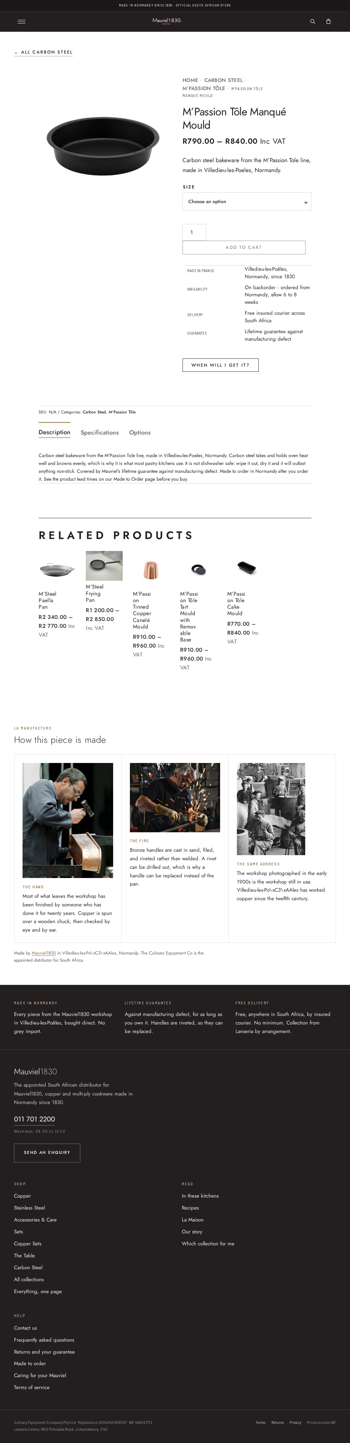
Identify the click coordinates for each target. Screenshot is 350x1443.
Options (140, 432)
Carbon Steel (223, 80)
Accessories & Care (35, 1219)
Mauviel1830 (44, 953)
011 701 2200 (34, 1119)
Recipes (190, 1208)
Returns (277, 1422)
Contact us (25, 1328)
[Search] (312, 21)
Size (189, 187)
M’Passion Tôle (204, 88)
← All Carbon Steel (43, 52)
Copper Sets (27, 1243)
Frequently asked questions (44, 1340)
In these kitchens (200, 1196)
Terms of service (32, 1387)
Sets (18, 1231)
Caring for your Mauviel (40, 1375)
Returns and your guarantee (44, 1352)
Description (54, 432)
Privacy (295, 1422)
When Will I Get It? (220, 365)
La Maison (193, 1219)
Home (190, 80)
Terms (260, 1422)
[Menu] (21, 21)
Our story (192, 1231)
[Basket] (328, 21)
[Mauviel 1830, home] (167, 21)
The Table (24, 1255)
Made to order (30, 1363)
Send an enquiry (47, 1152)
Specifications (100, 432)
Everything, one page (38, 1291)
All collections (29, 1279)
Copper (22, 1196)
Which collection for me (208, 1243)
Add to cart (244, 247)
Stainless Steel (29, 1208)
